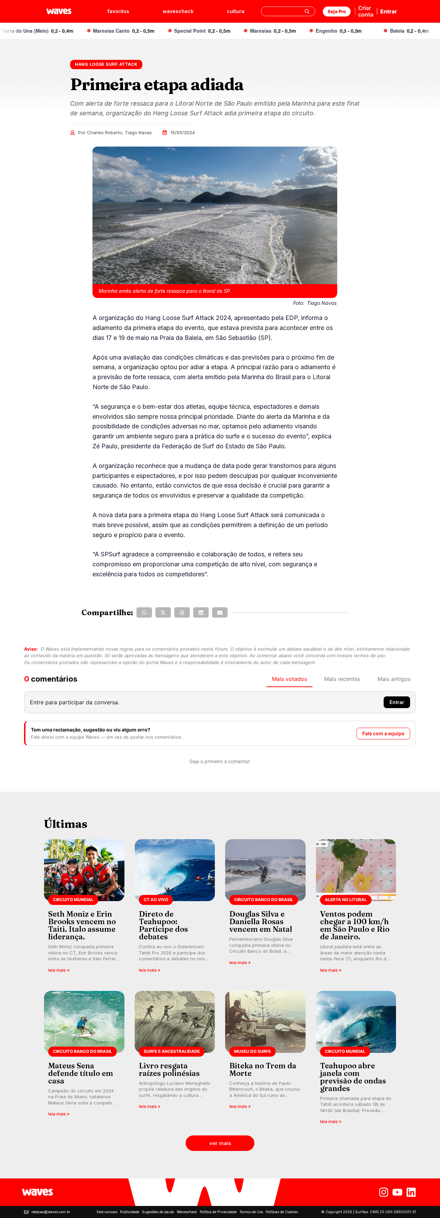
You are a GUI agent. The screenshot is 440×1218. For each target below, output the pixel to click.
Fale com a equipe (383, 733)
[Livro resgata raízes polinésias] (175, 1060)
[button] (144, 612)
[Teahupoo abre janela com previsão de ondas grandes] (356, 1060)
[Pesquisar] (307, 11)
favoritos (118, 11)
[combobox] (288, 11)
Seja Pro (337, 11)
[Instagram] (383, 1192)
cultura (235, 11)
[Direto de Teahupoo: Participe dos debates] (175, 908)
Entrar (388, 11)
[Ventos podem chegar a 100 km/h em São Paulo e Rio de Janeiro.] (356, 908)
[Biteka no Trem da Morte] (265, 1060)
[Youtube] (397, 1192)
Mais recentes (342, 678)
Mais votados (289, 678)
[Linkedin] (411, 1192)
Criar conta (365, 11)
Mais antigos (393, 678)
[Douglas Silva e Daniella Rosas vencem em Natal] (265, 908)
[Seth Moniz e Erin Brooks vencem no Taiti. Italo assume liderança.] (84, 908)
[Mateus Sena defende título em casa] (84, 1060)
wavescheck (178, 11)
